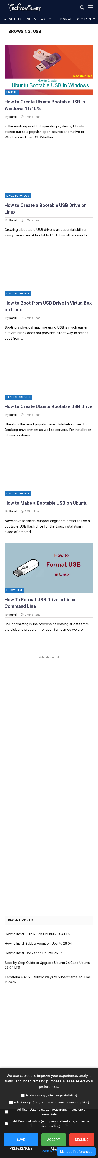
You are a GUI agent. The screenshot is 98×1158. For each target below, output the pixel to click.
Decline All (81, 1142)
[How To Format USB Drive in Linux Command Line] (49, 568)
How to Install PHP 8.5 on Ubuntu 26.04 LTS (37, 934)
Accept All (53, 1142)
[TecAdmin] (24, 7)
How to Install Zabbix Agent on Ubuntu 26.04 (38, 943)
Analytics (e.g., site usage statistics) (51, 1095)
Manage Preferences (76, 1151)
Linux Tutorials (17, 195)
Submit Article (41, 19)
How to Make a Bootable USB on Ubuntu (46, 503)
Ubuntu (11, 92)
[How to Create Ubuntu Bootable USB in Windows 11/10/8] (49, 70)
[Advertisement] (49, 709)
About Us (13, 19)
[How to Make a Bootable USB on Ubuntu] (49, 471)
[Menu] (90, 7)
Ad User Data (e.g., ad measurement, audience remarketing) (51, 1112)
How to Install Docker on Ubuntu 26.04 (34, 953)
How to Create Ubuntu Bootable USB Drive (48, 406)
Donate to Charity (77, 19)
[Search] (82, 7)
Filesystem (14, 590)
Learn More (49, 1151)
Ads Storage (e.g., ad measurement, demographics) (51, 1102)
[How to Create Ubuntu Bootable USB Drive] (49, 374)
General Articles (18, 397)
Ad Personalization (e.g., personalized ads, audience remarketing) (51, 1123)
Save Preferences (21, 1142)
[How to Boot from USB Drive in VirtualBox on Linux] (49, 271)
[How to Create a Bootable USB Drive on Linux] (49, 173)
